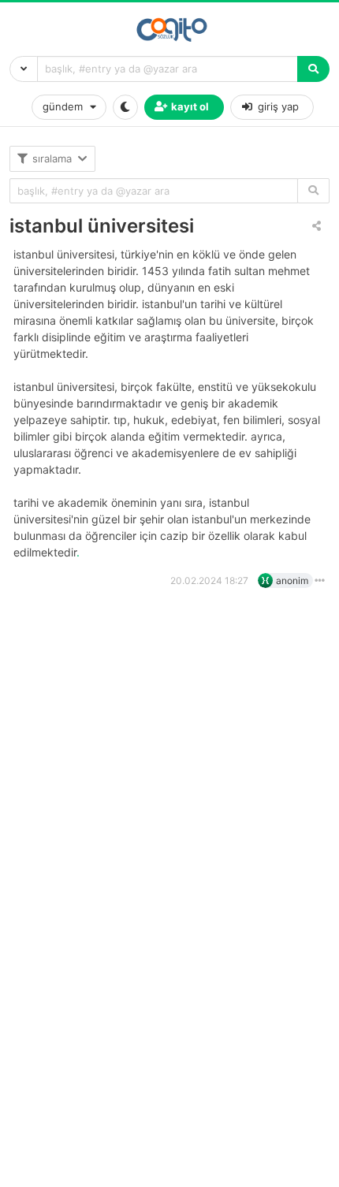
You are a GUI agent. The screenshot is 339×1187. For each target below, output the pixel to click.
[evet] (313, 191)
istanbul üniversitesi (101, 225)
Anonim (292, 580)
